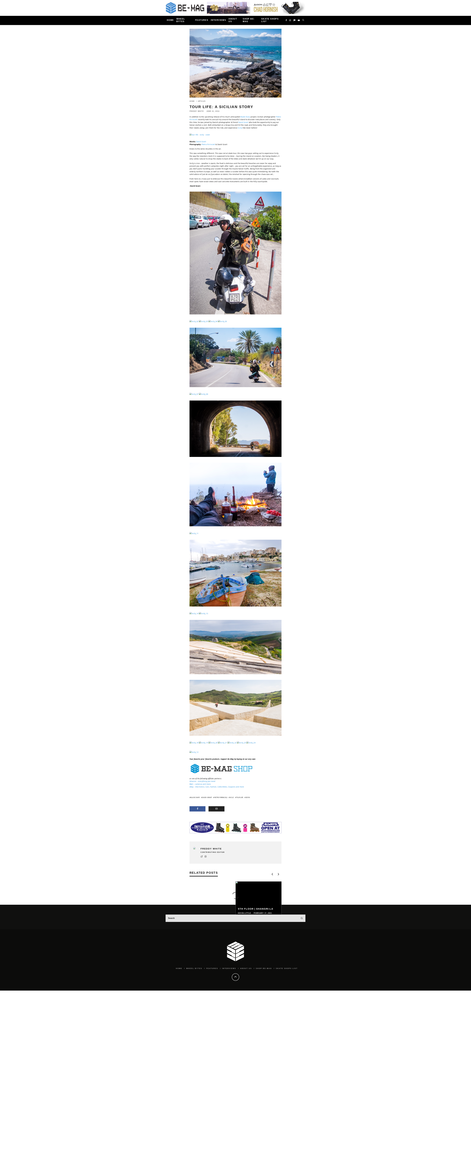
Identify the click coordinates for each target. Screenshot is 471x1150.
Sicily (240, 128)
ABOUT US (233, 20)
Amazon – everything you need (202, 781)
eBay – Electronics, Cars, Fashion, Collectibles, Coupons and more (217, 787)
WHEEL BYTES (180, 20)
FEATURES (201, 20)
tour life (239, 797)
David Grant (243, 122)
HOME (170, 20)
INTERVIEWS (218, 20)
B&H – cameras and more (200, 784)
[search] (301, 954)
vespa (248, 797)
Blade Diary (245, 117)
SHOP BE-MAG (249, 20)
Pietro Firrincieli (208, 144)
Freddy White (197, 111)
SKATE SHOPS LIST (270, 20)
